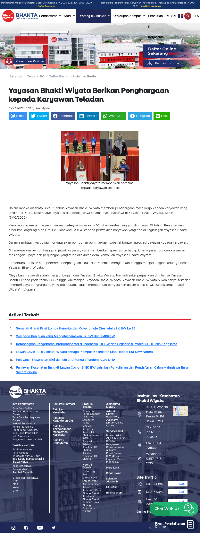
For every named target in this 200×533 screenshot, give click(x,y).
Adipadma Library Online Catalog (114, 423)
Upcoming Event (88, 473)
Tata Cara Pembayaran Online (26, 419)
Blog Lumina (113, 473)
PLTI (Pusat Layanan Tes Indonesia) (113, 459)
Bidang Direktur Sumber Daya (92, 500)
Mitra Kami (112, 468)
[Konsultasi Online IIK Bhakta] (26, 61)
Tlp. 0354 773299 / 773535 (153, 432)
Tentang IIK (35, 76)
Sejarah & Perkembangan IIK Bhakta (91, 414)
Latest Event (90, 481)
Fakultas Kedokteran (60, 441)
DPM (15, 481)
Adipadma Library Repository (112, 414)
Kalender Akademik (112, 480)
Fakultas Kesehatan (59, 411)
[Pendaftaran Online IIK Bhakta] (172, 51)
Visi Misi (87, 426)
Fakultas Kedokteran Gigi (63, 419)
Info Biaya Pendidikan (25, 433)
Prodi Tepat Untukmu (25, 430)
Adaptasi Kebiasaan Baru (91, 488)
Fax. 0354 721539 (153, 445)
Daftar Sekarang (46, 6)
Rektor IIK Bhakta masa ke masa (91, 435)
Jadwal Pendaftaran (24, 423)
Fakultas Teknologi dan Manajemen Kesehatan (62, 430)
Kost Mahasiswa (21, 466)
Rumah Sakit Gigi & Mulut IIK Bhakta (115, 438)
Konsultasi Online (22, 427)
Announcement (91, 484)
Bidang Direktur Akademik (92, 494)
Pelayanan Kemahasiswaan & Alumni (115, 447)
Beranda (16, 76)
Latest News (89, 477)
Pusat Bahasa (114, 453)
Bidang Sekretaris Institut (88, 508)
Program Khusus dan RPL (27, 439)
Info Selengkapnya (151, 6)
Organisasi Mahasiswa (25, 478)
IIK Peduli (111, 487)
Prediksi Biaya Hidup (24, 472)
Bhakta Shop (114, 493)
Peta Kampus (20, 453)
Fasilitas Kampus (22, 449)
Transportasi (19, 469)
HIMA (15, 487)
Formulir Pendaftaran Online (25, 413)
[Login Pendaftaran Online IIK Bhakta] (172, 63)
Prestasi (87, 441)
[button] (67, 156)
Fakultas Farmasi (64, 404)
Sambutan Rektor (88, 421)
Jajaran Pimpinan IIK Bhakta (89, 447)
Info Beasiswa (20, 436)
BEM (15, 484)
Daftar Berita (58, 76)
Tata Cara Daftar (22, 408)
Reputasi (87, 429)
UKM (15, 491)
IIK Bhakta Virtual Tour (26, 456)
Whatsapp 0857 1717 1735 (153, 458)
